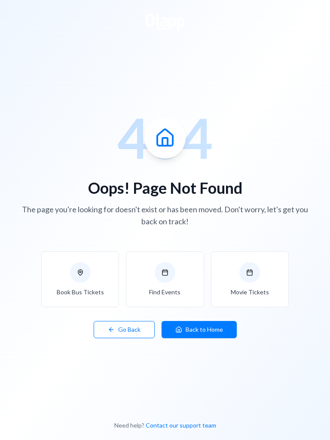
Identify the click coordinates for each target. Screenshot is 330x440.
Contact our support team (181, 425)
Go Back (129, 329)
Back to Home (204, 329)
